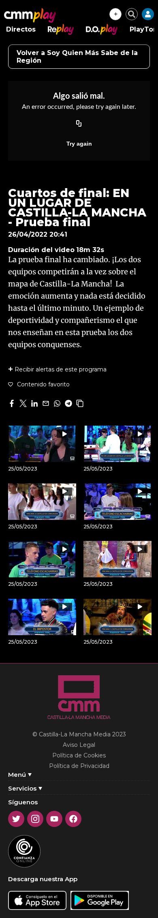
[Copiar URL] (79, 124)
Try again (79, 143)
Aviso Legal (79, 744)
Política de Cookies (79, 755)
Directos (21, 29)
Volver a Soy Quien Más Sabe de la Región (77, 56)
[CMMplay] (30, 15)
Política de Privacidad (79, 766)
